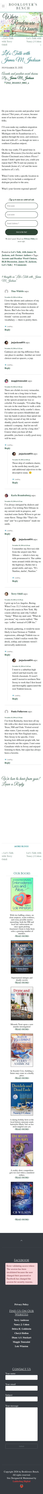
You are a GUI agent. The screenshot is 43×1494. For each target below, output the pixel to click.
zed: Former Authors (21, 255)
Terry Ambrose (21, 1320)
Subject (8, 1394)
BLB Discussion (9, 261)
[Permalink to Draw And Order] (22, 1004)
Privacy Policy (29, 238)
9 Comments (20, 264)
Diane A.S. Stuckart (21, 1337)
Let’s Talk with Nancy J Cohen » (33, 41)
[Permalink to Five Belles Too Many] (22, 1151)
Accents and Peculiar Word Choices (19, 258)
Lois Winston (21, 1346)
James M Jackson (21, 78)
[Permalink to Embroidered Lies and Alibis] (22, 895)
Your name (10, 1373)
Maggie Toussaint (21, 1342)
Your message (11, 1405)
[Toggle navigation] (3, 6)
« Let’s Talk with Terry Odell (7, 41)
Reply (7, 329)
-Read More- (21, 936)
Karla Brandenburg (21, 495)
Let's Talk (16, 252)
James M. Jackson (27, 261)
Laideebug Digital (21, 1481)
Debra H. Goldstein (21, 1328)
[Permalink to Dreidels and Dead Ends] (22, 1100)
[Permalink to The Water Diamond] (22, 1199)
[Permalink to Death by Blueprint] (22, 1051)
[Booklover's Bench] (25, 7)
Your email (10, 1384)
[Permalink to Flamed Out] (22, 958)
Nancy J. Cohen (21, 1324)
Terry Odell (17, 593)
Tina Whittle (17, 291)
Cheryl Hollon (21, 1333)
